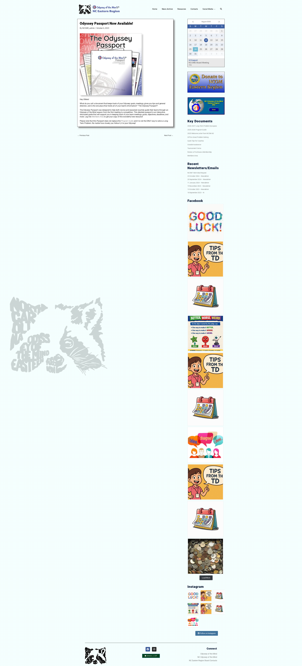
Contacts (194, 9)
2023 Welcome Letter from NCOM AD (200, 133)
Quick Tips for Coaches (195, 141)
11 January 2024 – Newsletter (198, 183)
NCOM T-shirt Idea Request (196, 173)
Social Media (208, 9)
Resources (181, 9)
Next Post (168, 135)
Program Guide (127, 121)
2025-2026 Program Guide (196, 130)
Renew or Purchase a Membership (199, 152)
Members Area (98, 117)
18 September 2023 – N (195, 193)
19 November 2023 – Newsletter (198, 186)
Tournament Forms (194, 148)
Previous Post (83, 135)
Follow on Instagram (207, 633)
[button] (221, 9)
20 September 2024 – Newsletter (199, 179)
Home (154, 9)
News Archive (167, 9)
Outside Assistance (194, 145)
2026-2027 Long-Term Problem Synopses (202, 126)
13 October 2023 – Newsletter (198, 189)
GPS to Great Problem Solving (197, 137)
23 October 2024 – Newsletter (198, 176)
